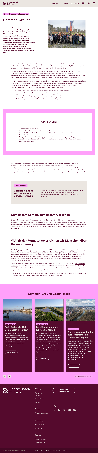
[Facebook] (59, 410)
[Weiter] (9, 376)
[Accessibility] (88, 3)
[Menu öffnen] (94, 3)
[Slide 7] (90, 376)
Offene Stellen (40, 443)
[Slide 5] (87, 376)
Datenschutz (47, 450)
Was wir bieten (40, 439)
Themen (65, 3)
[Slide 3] (81, 376)
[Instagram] (64, 410)
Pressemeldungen (41, 413)
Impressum (38, 450)
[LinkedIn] (54, 410)
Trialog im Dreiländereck (31, 268)
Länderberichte (55, 190)
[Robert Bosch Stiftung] (16, 393)
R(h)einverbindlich (67, 252)
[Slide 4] (85, 376)
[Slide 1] (75, 376)
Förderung (75, 3)
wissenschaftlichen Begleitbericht (59, 172)
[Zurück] (4, 376)
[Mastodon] (74, 410)
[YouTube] (69, 410)
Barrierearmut (57, 450)
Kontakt (37, 402)
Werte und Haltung (38, 394)
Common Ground (17, 73)
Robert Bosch (40, 399)
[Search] (83, 3)
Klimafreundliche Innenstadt (44, 254)
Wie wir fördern (40, 425)
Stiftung (55, 3)
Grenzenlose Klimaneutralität (26, 256)
